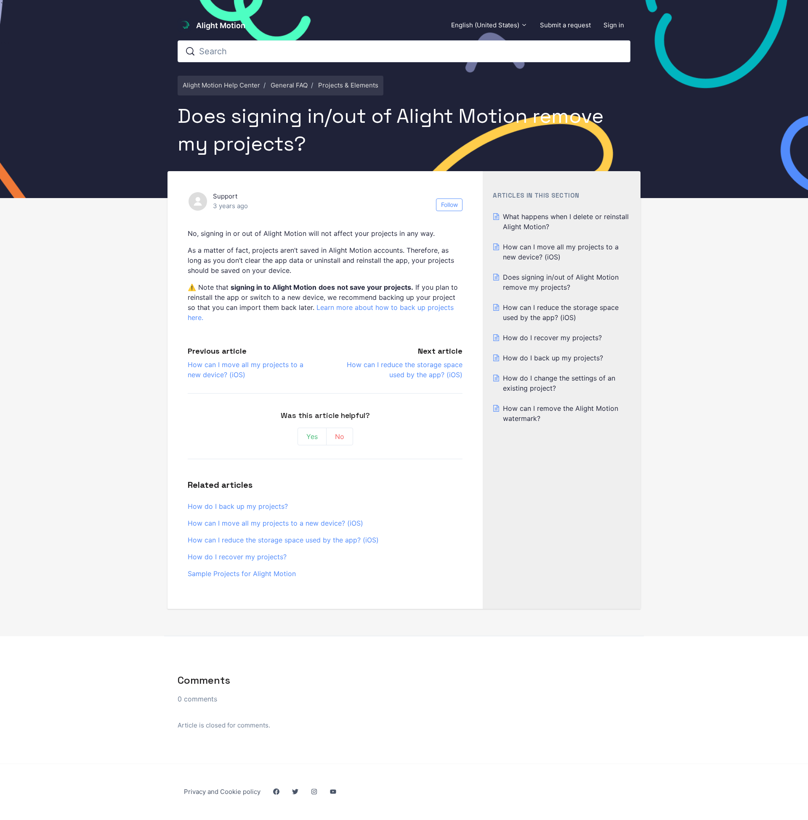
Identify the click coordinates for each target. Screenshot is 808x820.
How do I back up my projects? (238, 506)
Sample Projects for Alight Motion (242, 573)
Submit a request (565, 25)
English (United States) (486, 25)
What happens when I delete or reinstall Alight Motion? (566, 221)
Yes (312, 436)
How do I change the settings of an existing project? (559, 383)
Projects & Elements (348, 85)
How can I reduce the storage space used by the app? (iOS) (283, 540)
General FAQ (289, 85)
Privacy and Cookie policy (222, 792)
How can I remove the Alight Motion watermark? (560, 413)
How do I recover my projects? (237, 557)
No (339, 436)
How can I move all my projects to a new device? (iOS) (275, 523)
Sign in (613, 25)
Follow (449, 204)
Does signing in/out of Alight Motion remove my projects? (561, 282)
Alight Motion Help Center (221, 85)
